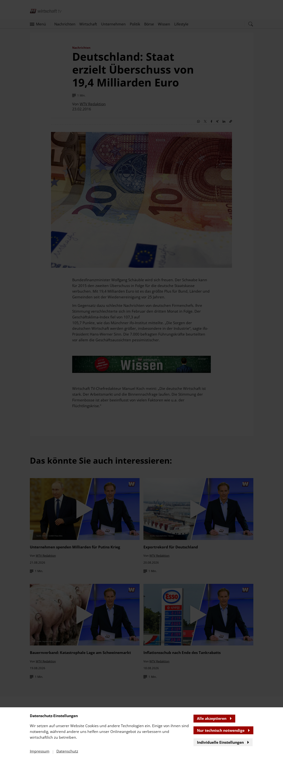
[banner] (141, 378)
